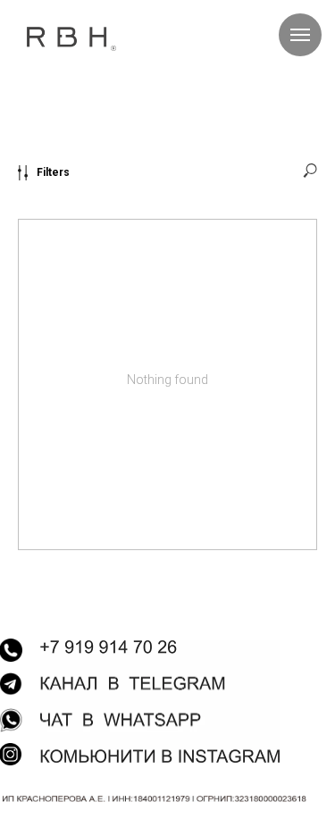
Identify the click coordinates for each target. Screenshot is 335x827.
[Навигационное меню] (300, 35)
